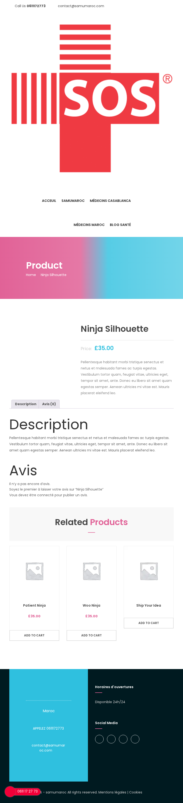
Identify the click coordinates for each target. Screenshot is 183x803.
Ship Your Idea (148, 605)
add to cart (34, 635)
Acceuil (49, 200)
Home (31, 274)
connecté (45, 495)
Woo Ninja (91, 605)
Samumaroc (73, 200)
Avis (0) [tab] (49, 404)
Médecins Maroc (89, 224)
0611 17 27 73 (27, 791)
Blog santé (120, 224)
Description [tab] (25, 404)
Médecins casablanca (110, 200)
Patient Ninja (34, 605)
